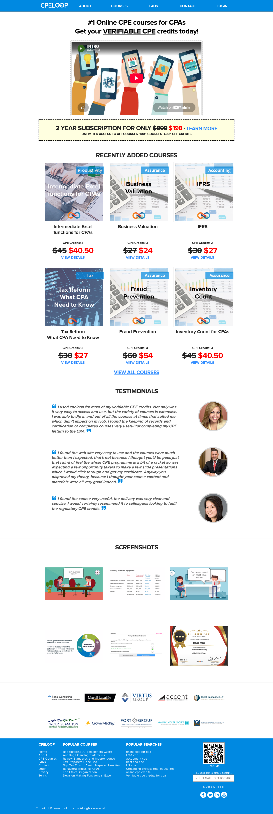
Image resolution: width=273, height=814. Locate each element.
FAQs (153, 6)
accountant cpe (136, 758)
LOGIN (222, 6)
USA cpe (132, 755)
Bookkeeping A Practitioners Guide (87, 752)
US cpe (131, 765)
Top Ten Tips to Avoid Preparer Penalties (91, 765)
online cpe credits (138, 772)
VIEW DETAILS (73, 257)
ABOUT (85, 6)
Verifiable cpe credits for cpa (146, 775)
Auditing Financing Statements (84, 755)
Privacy (44, 772)
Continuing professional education (150, 769)
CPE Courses (48, 758)
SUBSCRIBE (213, 786)
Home (43, 752)
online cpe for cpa (138, 752)
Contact (44, 765)
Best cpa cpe (135, 762)
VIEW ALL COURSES (136, 373)
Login (42, 769)
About (43, 755)
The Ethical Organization (80, 772)
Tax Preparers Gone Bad (80, 762)
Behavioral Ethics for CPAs (81, 769)
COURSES (119, 6)
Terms (43, 775)
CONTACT (188, 6)
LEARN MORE (202, 129)
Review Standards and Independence (89, 758)
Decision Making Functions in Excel (87, 775)
